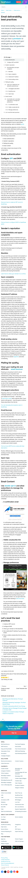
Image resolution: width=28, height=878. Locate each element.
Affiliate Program (5, 843)
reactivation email (7, 398)
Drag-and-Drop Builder (6, 749)
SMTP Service (4, 746)
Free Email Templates (20, 744)
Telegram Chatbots (19, 787)
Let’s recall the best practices (12, 112)
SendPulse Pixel (18, 795)
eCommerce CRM (5, 800)
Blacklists (10, 71)
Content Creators (19, 761)
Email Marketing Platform (21, 753)
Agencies (3, 839)
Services (4, 790)
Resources (4, 822)
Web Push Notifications (6, 811)
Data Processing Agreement (7, 863)
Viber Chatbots (18, 783)
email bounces (17, 369)
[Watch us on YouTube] (8, 872)
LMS (2, 795)
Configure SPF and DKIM (13, 62)
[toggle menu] (26, 2)
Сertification (4, 841)
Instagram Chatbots (5, 771)
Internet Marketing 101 (6, 831)
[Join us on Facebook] (2, 872)
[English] (23, 2)
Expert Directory (19, 831)
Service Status (4, 829)
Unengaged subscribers (13, 88)
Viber (2, 809)
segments (16, 356)
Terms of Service (5, 865)
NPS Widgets (18, 800)
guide (22, 124)
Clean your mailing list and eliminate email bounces (13, 85)
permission (17, 39)
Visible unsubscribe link (13, 107)
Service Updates (19, 817)
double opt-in (10, 486)
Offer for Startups (19, 841)
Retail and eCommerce (6, 761)
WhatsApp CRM (18, 776)
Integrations (18, 824)
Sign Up (18, 2)
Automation (3, 753)
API (16, 826)
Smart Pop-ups (18, 793)
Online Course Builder (6, 793)
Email (3, 742)
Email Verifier (18, 746)
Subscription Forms (5, 751)
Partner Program (19, 839)
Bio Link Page (4, 804)
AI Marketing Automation (20, 811)
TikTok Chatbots (5, 773)
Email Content (8, 96)
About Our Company (7, 814)
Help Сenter (4, 826)
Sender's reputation (10, 65)
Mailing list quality (9, 82)
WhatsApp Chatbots (6, 775)
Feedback (3, 819)
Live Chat (17, 802)
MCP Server (18, 829)
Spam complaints (12, 74)
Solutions (4, 758)
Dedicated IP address (13, 76)
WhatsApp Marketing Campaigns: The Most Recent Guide (14, 703)
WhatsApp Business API (6, 780)
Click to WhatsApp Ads (6, 784)
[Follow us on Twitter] (5, 872)
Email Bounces (11, 91)
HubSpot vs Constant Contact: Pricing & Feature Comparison (13, 712)
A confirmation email (13, 104)
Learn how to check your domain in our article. (13, 274)
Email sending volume (13, 79)
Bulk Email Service (5, 744)
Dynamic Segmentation (20, 809)
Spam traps (11, 93)
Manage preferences (13, 109)
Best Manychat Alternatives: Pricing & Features (13, 699)
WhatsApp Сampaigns (6, 782)
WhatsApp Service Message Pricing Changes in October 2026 (15, 709)
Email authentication (10, 59)
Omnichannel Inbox (19, 804)
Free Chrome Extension (20, 749)
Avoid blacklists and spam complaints (13, 68)
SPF (11, 158)
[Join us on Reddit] (17, 872)
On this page (7, 57)
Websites (3, 802)
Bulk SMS (3, 806)
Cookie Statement (5, 859)
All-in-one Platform (19, 806)
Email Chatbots (4, 778)
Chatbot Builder (4, 768)
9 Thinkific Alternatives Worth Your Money (14, 706)
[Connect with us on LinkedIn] (11, 872)
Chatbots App (18, 780)
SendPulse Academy (6, 824)
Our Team (3, 817)
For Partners (5, 836)
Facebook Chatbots (19, 785)
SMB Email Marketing (20, 751)
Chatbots (4, 766)
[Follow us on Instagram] (14, 872)
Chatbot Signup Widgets (20, 778)
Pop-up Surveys (19, 797)
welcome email (20, 598)
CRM (2, 797)
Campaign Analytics (5, 755)
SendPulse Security (5, 861)
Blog (2, 833)
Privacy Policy (4, 857)
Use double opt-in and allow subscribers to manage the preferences (13, 100)
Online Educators (5, 763)
